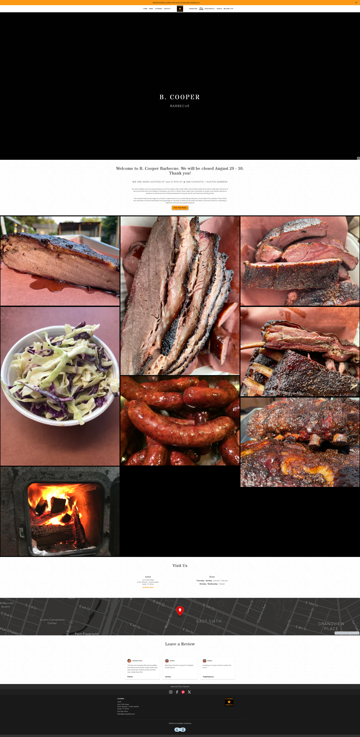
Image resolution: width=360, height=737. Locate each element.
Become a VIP (228, 10)
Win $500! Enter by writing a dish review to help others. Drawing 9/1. (176, 2)
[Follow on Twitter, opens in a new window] (189, 694)
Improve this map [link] (354, 635)
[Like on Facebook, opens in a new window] (177, 694)
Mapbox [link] (338, 635)
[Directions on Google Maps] (180, 619)
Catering (158, 10)
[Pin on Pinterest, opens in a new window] (183, 694)
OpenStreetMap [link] (345, 635)
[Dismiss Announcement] (356, 2)
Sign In (219, 10)
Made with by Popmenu (95, 688)
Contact (167, 10)
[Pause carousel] (358, 160)
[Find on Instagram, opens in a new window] (170, 694)
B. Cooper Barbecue (229, 704)
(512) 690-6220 (122, 713)
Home (145, 10)
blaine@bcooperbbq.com (126, 716)
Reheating (193, 10)
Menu (151, 10)
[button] (60, 263)
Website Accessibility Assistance (180, 725)
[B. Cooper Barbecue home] (180, 10)
